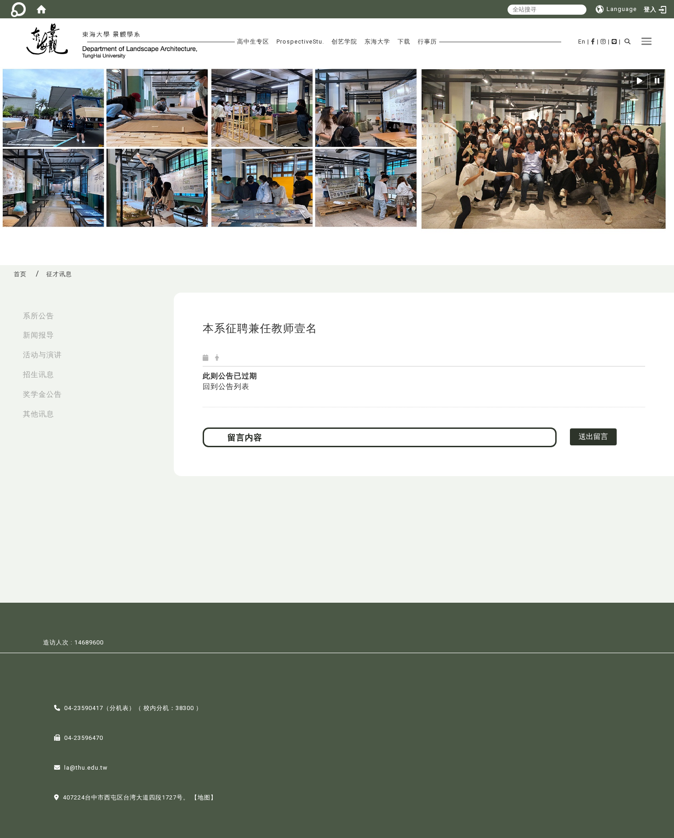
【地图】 (204, 797)
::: (9, 311)
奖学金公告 (42, 394)
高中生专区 (253, 41)
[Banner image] (337, 150)
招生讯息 (38, 374)
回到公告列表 (226, 386)
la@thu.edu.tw (86, 767)
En (582, 41)
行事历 (427, 41)
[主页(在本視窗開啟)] (51, 40)
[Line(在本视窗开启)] (614, 41)
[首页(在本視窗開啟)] (41, 9)
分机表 (119, 708)
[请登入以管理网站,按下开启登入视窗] (18, 9)
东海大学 (377, 41)
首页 (20, 274)
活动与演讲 (42, 354)
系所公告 (38, 315)
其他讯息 (38, 414)
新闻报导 (38, 335)
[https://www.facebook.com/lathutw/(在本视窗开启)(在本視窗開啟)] (593, 41)
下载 (404, 41)
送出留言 (593, 436)
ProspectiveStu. (300, 41)
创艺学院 (344, 41)
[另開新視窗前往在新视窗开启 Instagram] (603, 41)
